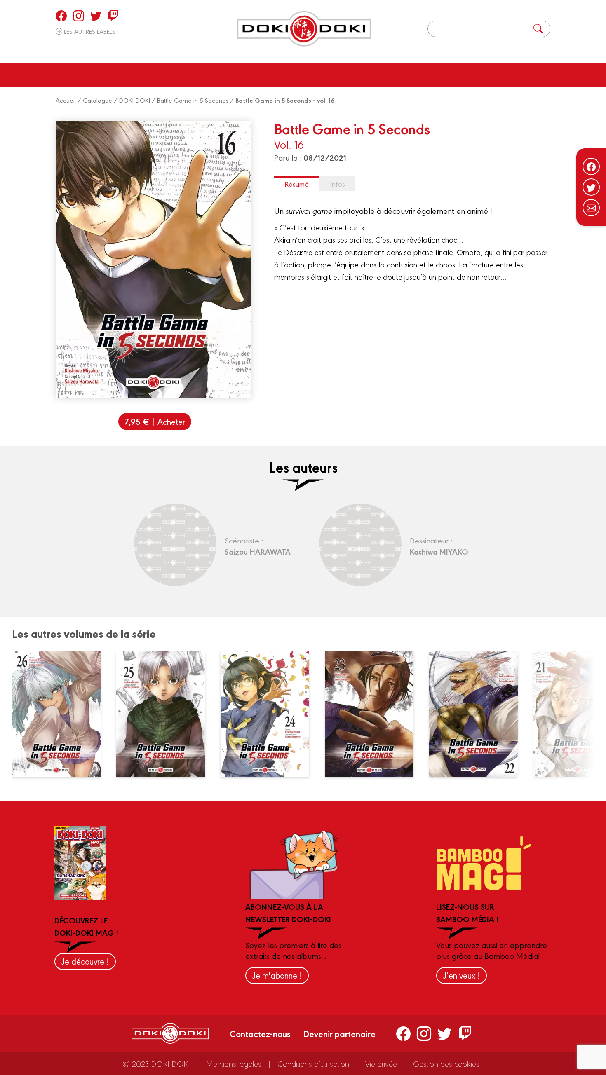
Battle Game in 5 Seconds (192, 100)
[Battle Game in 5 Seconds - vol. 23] (374, 714)
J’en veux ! (461, 975)
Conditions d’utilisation (313, 1063)
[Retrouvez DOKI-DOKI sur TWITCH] (113, 15)
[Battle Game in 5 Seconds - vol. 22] (478, 714)
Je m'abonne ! (277, 975)
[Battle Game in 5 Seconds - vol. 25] (165, 714)
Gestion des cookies (446, 1063)
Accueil (66, 100)
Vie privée (381, 1063)
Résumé (296, 183)
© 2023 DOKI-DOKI (156, 1063)
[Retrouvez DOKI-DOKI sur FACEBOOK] (61, 15)
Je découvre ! (85, 961)
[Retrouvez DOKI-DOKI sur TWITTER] (95, 15)
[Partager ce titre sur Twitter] (591, 187)
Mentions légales (233, 1063)
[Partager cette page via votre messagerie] (591, 207)
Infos (337, 183)
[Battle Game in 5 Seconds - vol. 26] (61, 714)
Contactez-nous (260, 1033)
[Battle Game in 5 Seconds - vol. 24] (270, 714)
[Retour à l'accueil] (304, 29)
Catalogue (97, 100)
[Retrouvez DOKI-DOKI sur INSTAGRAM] (78, 15)
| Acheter (154, 421)
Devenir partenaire (339, 1033)
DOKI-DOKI (134, 100)
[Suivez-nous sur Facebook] (591, 166)
